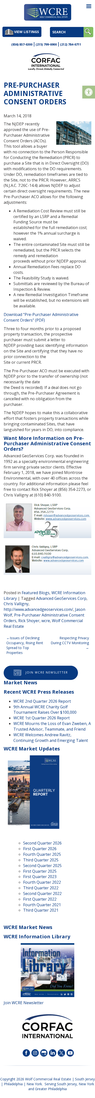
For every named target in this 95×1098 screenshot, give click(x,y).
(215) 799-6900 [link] (46, 44)
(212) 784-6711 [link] (70, 44)
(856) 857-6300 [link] (21, 44)
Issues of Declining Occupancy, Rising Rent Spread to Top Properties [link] (24, 645)
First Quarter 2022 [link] (40, 899)
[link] (88, 92)
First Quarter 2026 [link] (40, 848)
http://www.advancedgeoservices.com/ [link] (38, 609)
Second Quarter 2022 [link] (42, 893)
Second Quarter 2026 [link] (42, 843)
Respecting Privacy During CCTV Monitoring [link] (70, 640)
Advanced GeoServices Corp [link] (61, 598)
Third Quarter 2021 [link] (40, 910)
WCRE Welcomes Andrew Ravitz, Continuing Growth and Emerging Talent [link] (50, 737)
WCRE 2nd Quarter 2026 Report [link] (42, 701)
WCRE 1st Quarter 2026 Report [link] (41, 718)
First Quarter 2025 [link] (40, 871)
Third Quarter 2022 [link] (40, 888)
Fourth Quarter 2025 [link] (42, 854)
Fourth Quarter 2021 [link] (42, 904)
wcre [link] (45, 620)
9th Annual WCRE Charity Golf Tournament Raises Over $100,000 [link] (44, 709)
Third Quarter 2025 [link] (40, 860)
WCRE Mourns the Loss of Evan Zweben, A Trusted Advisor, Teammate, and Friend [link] (52, 726)
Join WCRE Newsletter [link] (47, 672)
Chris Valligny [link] (16, 603)
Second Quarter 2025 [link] (42, 865)
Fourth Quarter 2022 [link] (42, 882)
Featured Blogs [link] (35, 592)
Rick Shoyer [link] (28, 620)
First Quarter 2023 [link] (40, 876)
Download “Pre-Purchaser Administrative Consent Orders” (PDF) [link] (41, 317)
